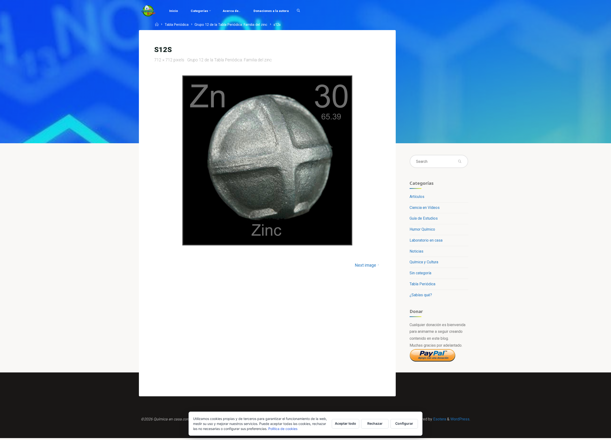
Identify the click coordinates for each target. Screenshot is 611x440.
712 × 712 (164, 60)
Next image (365, 265)
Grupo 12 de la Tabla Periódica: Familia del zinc (231, 25)
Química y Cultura (424, 262)
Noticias (416, 251)
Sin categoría (420, 273)
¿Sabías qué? (421, 295)
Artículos (417, 196)
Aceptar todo (345, 423)
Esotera (439, 419)
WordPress (459, 419)
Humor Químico (422, 229)
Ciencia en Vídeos (425, 207)
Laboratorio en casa (426, 240)
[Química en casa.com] (148, 10)
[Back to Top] (592, 433)
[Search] (298, 10)
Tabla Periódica (177, 25)
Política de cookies (282, 429)
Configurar (404, 423)
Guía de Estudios (424, 218)
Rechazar (375, 423)
